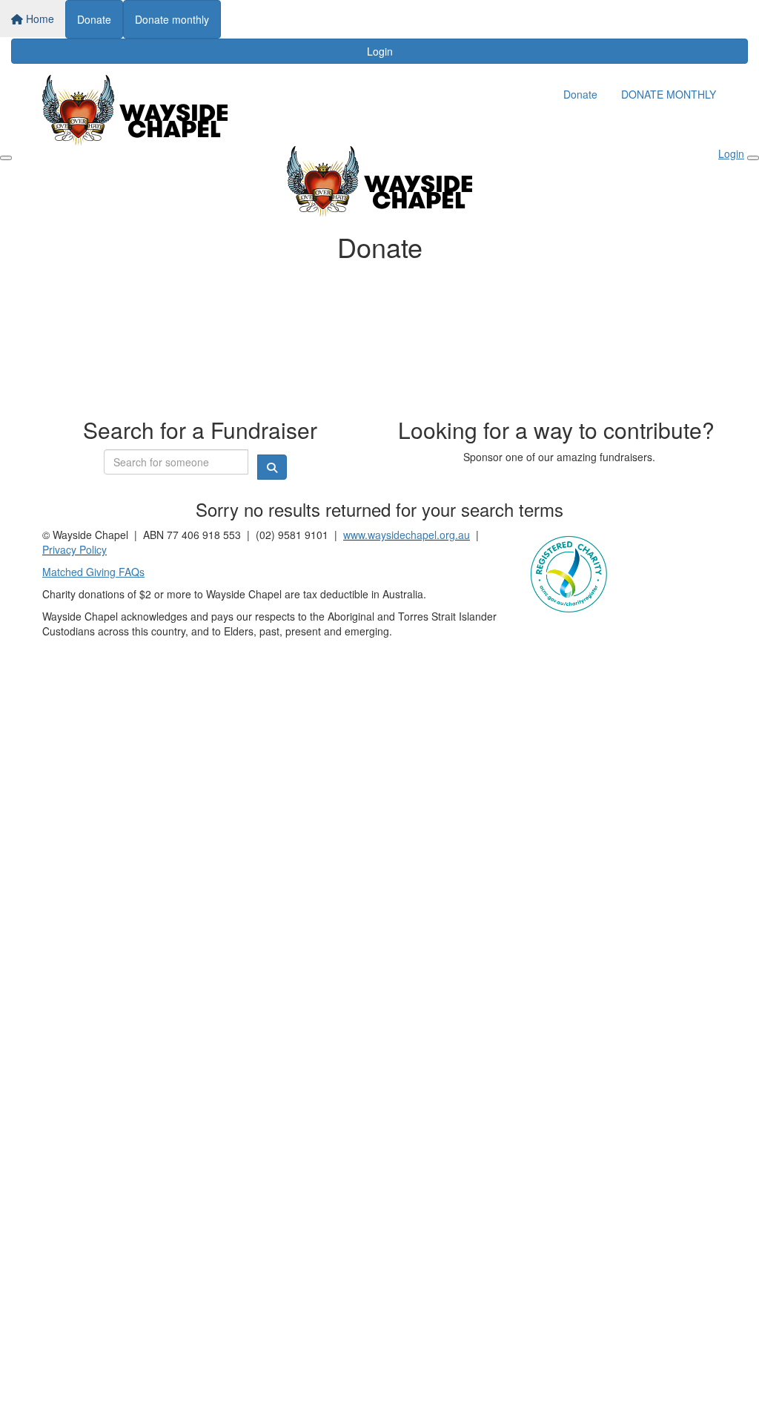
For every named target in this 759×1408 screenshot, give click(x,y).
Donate (94, 19)
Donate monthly (172, 19)
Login (380, 51)
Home (38, 18)
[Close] (753, 158)
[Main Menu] (6, 158)
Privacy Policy (74, 549)
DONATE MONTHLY (668, 94)
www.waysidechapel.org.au (406, 534)
